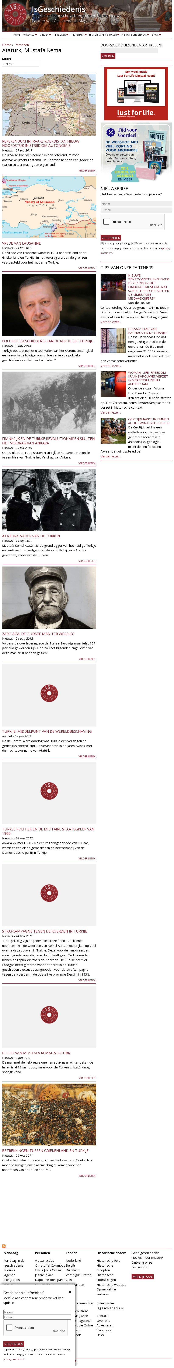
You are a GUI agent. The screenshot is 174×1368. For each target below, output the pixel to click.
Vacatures (104, 1330)
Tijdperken (77, 35)
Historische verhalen (102, 35)
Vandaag (28, 35)
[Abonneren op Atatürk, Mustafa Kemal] (49, 1246)
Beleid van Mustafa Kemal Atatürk (36, 1052)
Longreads (12, 1279)
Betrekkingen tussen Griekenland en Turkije (45, 1150)
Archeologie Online (79, 1325)
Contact (102, 1315)
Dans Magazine (77, 1315)
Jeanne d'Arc (44, 1275)
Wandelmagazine (78, 1320)
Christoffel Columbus (50, 1265)
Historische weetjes (111, 1284)
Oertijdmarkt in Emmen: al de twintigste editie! (149, 421)
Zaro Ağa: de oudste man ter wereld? (38, 633)
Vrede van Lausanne (21, 243)
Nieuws (9, 1270)
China (69, 1279)
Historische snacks (133, 35)
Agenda (9, 1275)
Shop (154, 35)
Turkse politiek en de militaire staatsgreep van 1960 (48, 831)
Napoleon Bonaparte (50, 1279)
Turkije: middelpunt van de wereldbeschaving (47, 731)
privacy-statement (13, 1359)
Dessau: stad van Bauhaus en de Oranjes (147, 331)
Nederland (73, 1260)
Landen (43, 35)
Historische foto (108, 1260)
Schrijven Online (77, 1311)
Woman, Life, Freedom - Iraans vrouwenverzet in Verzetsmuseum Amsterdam (148, 378)
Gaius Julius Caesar (48, 1270)
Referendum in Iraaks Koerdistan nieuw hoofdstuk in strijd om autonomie (40, 143)
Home (16, 34)
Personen (59, 35)
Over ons (103, 1320)
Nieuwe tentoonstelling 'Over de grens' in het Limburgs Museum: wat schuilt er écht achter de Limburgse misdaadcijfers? (148, 286)
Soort (6, 58)
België (70, 1265)
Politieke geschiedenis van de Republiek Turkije (47, 341)
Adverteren (105, 1325)
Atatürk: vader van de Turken (31, 535)
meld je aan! (143, 1276)
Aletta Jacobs (44, 1260)
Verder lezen (87, 170)
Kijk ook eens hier (80, 1303)
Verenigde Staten (78, 1275)
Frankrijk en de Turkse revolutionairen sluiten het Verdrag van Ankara (48, 440)
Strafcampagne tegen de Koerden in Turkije (44, 931)
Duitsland (72, 1270)
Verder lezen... (111, 322)
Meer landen (75, 1284)
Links (100, 1335)
